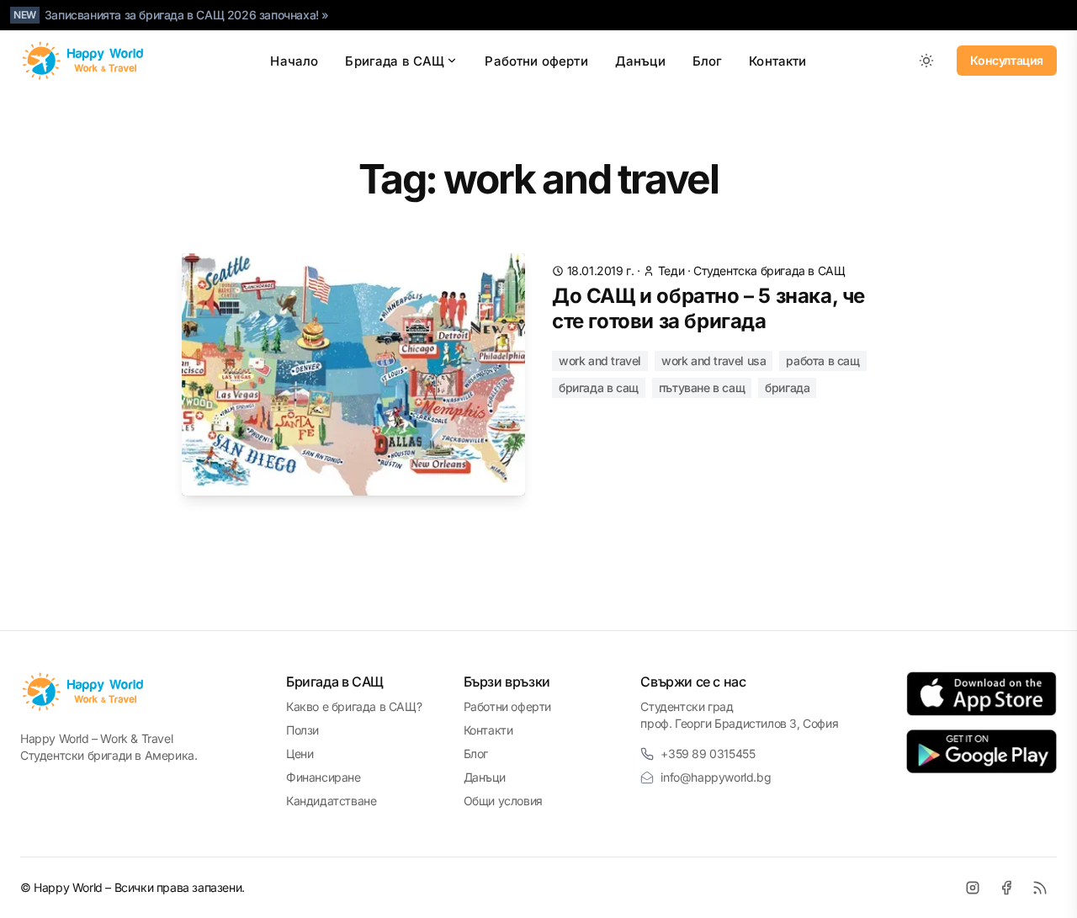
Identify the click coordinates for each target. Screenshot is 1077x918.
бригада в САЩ (599, 387)
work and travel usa (713, 360)
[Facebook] (1006, 888)
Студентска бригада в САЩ (769, 270)
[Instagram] (972, 888)
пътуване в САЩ (702, 387)
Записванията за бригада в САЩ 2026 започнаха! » (187, 15)
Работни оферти (536, 61)
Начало (294, 61)
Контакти (777, 61)
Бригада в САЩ (394, 61)
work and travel (600, 360)
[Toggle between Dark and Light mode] (926, 60)
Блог (707, 61)
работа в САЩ (822, 360)
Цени (299, 753)
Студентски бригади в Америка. (108, 755)
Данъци (640, 61)
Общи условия (503, 800)
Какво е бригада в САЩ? (354, 706)
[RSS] (1040, 888)
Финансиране (323, 777)
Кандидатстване (331, 800)
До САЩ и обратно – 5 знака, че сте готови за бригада (708, 308)
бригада (787, 387)
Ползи (302, 730)
